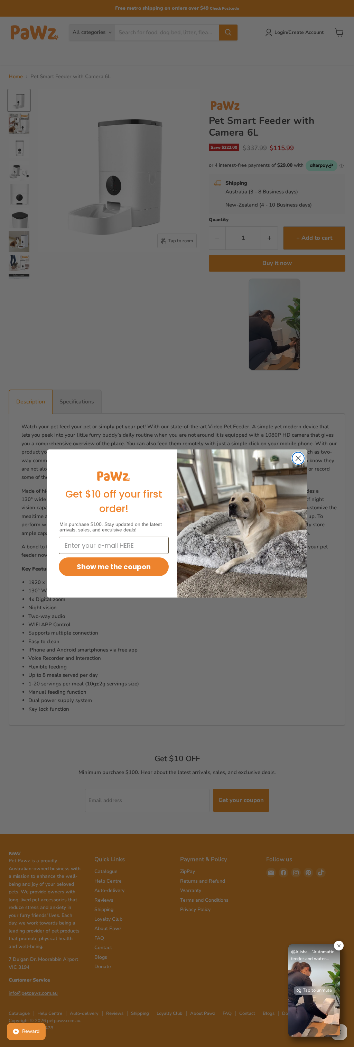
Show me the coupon (114, 567)
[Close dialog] (298, 458)
